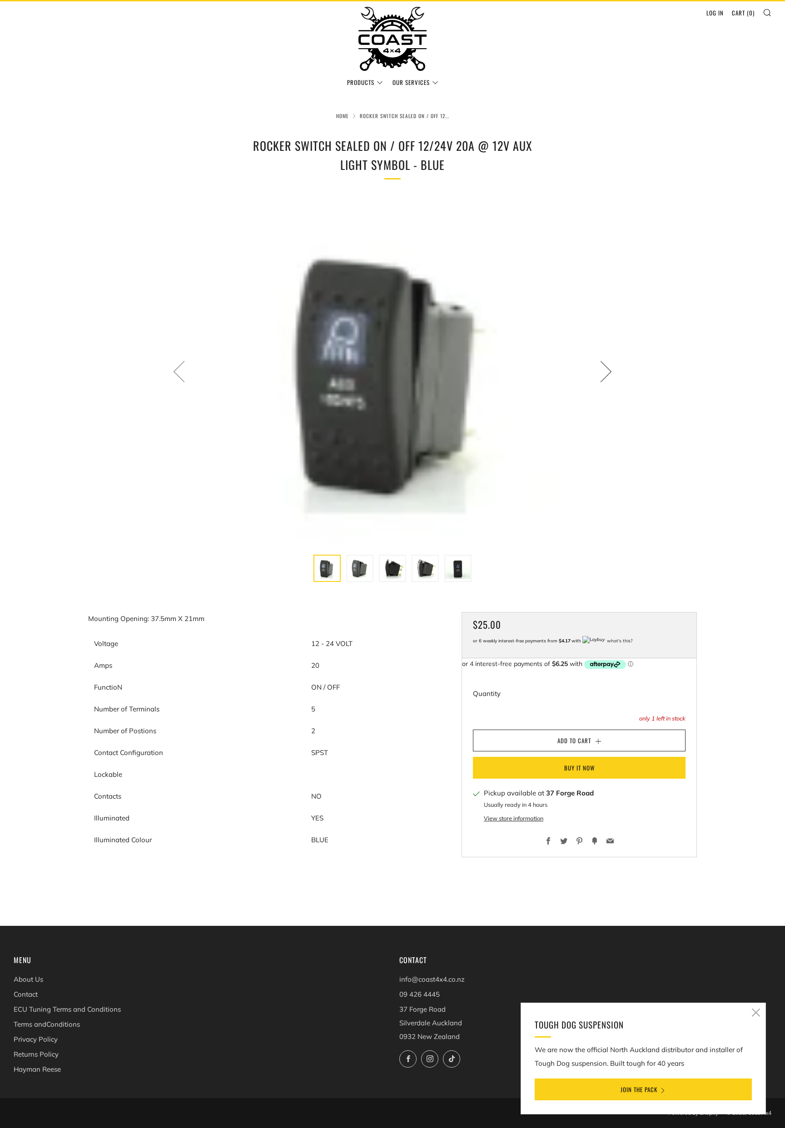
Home (342, 115)
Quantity (487, 693)
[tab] (327, 568)
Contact (26, 994)
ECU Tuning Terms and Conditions (67, 1009)
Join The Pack (639, 1089)
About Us (28, 979)
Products (360, 82)
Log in (715, 12)
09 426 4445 (419, 994)
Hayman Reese (37, 1069)
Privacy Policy (36, 1039)
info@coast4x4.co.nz (432, 979)
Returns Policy (36, 1054)
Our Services (411, 82)
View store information (513, 818)
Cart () (743, 12)
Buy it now (579, 767)
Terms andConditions (47, 1024)
